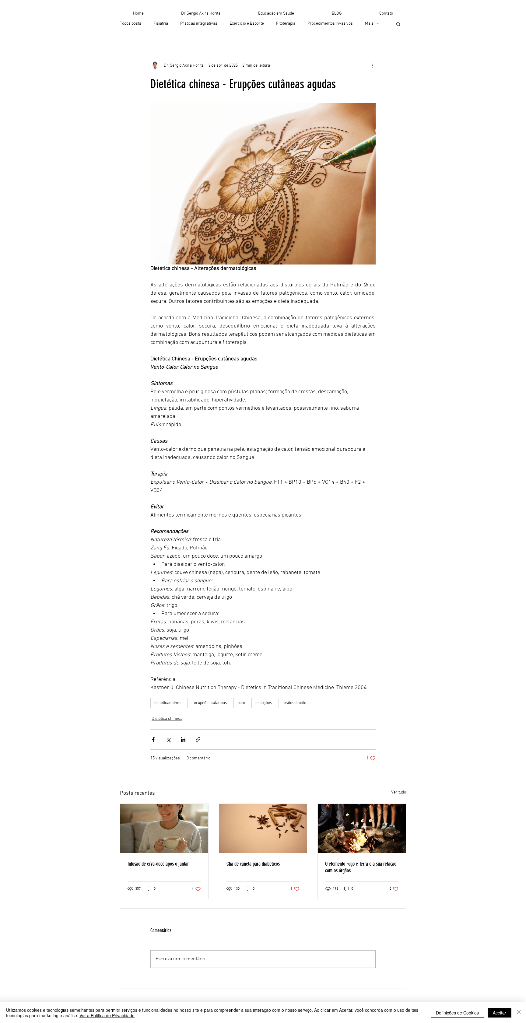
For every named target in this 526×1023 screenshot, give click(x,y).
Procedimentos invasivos (330, 23)
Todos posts (130, 23)
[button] (398, 23)
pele (241, 703)
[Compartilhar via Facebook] (153, 739)
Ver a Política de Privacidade (107, 1015)
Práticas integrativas (198, 23)
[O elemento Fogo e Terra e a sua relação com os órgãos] (362, 828)
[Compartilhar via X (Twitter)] (168, 739)
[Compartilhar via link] (198, 739)
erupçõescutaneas (210, 703)
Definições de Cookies (457, 1013)
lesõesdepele (294, 703)
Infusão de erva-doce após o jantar (158, 863)
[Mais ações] (372, 65)
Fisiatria (160, 23)
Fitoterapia (285, 23)
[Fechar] (518, 1012)
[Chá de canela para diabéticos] (263, 828)
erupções (263, 703)
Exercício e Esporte (247, 23)
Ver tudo (398, 792)
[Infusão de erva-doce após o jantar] (164, 828)
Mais (369, 23)
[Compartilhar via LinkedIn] (183, 739)
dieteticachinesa (169, 703)
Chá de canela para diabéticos (253, 863)
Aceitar (499, 1013)
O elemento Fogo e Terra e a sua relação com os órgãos (360, 867)
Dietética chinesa (167, 718)
